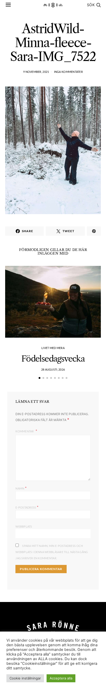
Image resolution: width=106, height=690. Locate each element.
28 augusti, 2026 (53, 369)
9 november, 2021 (36, 71)
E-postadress (26, 506)
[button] (39, 378)
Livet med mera (53, 348)
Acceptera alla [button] (61, 678)
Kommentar (24, 431)
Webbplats (23, 526)
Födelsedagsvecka (53, 359)
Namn (20, 487)
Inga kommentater (68, 71)
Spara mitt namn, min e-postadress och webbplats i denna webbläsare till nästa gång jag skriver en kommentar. (51, 552)
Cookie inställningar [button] (25, 678)
